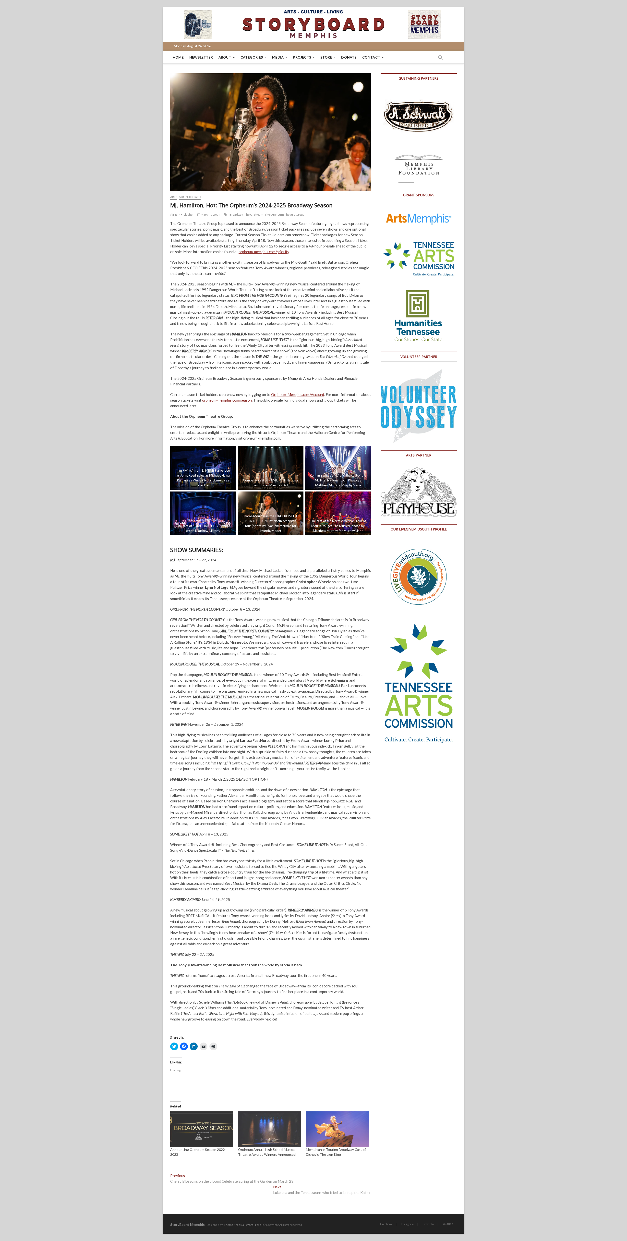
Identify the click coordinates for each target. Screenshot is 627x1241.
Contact (371, 57)
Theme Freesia (234, 1225)
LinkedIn (428, 1224)
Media (278, 57)
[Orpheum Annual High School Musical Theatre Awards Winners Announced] (269, 1129)
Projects (302, 57)
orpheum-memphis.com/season (227, 400)
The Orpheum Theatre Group (284, 214)
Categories (252, 57)
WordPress (253, 1225)
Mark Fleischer (183, 214)
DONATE (348, 57)
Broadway (236, 214)
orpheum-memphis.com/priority (264, 251)
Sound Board (190, 197)
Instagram (407, 1224)
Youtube (448, 1223)
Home (178, 57)
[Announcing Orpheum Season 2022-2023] (201, 1129)
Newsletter (201, 57)
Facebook (386, 1224)
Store (326, 57)
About (224, 57)
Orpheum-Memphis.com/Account (297, 394)
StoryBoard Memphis (187, 1224)
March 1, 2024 (210, 214)
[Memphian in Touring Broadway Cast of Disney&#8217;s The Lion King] (337, 1129)
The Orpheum (253, 214)
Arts (173, 197)
